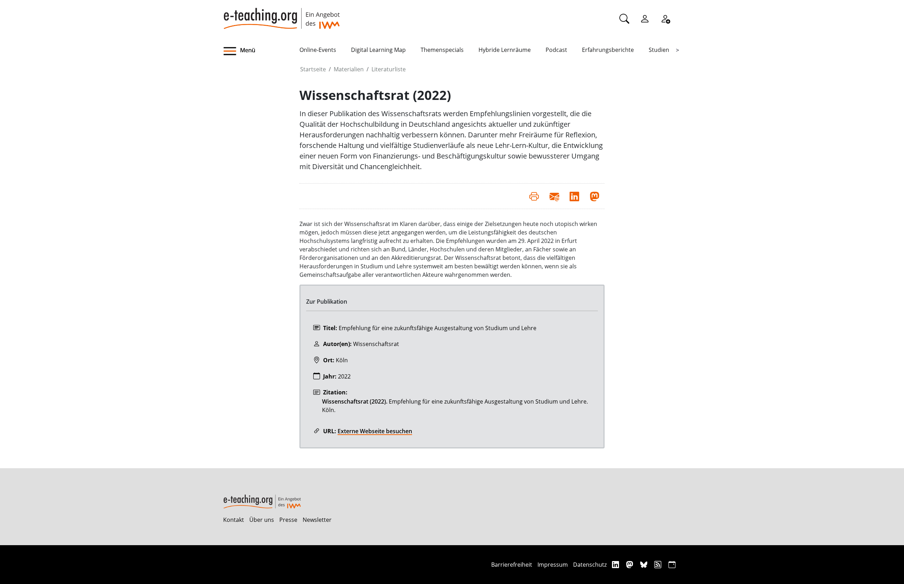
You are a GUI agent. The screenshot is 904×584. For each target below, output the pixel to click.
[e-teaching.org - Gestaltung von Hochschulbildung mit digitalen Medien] (281, 14)
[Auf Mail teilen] (554, 196)
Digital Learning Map (378, 50)
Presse (288, 520)
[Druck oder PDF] (534, 196)
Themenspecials (442, 50)
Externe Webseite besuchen (375, 431)
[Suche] (624, 18)
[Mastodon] (630, 564)
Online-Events (317, 50)
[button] (261, 51)
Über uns (261, 520)
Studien (659, 50)
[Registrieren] (665, 18)
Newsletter (317, 520)
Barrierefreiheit (511, 564)
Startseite (313, 69)
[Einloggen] (645, 18)
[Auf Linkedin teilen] (574, 196)
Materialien (349, 69)
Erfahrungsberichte (608, 50)
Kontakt (233, 520)
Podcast (556, 50)
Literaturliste (388, 69)
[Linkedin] (616, 564)
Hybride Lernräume (504, 50)
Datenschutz (590, 564)
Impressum (552, 564)
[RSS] (658, 564)
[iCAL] (672, 564)
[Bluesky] (644, 564)
